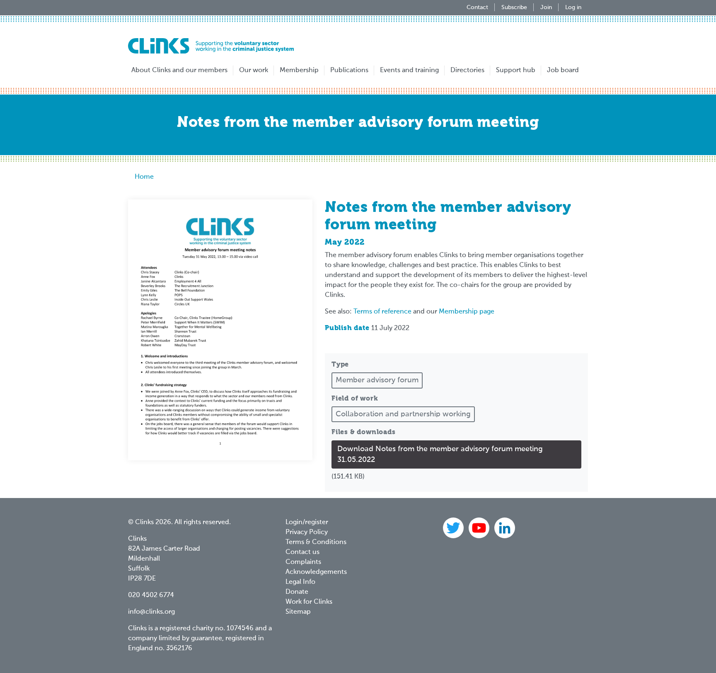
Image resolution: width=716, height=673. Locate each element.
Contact (477, 7)
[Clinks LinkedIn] (504, 528)
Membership (299, 70)
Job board (563, 70)
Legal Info (300, 582)
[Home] (211, 46)
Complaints (303, 562)
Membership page (466, 312)
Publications (349, 70)
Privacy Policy (306, 532)
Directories (467, 70)
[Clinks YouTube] (480, 528)
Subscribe (514, 7)
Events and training (409, 70)
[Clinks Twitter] (454, 528)
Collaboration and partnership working (403, 414)
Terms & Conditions (315, 542)
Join (546, 7)
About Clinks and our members (179, 70)
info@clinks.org (151, 612)
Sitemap (298, 612)
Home (144, 177)
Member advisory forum (377, 380)
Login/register (306, 522)
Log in (573, 7)
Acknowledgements (316, 572)
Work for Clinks (308, 602)
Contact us (302, 552)
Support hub (515, 70)
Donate (296, 592)
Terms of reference (382, 312)
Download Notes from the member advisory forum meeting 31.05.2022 (440, 454)
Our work (253, 70)
